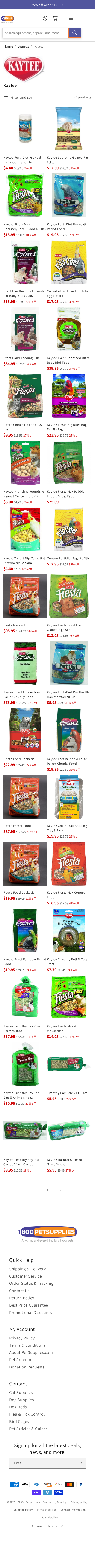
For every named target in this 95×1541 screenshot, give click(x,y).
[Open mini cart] (55, 18)
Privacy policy (79, 1502)
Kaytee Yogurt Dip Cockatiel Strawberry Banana (24, 560)
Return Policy (21, 1297)
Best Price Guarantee (28, 1305)
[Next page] (60, 1190)
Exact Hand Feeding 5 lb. (21, 358)
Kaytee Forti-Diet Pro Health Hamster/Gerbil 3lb (68, 694)
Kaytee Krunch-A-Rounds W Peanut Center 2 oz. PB (23, 493)
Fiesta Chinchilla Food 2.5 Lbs (22, 427)
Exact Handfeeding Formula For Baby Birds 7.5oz (24, 293)
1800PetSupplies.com (29, 1501)
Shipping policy (23, 1509)
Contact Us (19, 1290)
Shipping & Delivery (27, 1268)
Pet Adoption (21, 1359)
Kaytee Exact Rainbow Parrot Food (24, 961)
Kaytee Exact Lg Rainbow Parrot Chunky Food (21, 694)
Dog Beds (18, 1406)
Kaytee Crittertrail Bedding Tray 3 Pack (67, 828)
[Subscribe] (80, 1463)
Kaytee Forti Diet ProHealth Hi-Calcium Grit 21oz (24, 159)
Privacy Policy (22, 1338)
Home (8, 46)
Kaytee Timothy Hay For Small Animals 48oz (21, 1095)
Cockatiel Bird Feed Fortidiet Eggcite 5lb (68, 293)
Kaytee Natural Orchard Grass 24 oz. (64, 1162)
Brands (24, 46)
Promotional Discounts (30, 1312)
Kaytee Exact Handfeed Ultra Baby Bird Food (68, 360)
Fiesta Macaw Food (17, 625)
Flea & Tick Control (27, 1414)
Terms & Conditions (27, 1345)
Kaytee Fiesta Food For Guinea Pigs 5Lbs (64, 627)
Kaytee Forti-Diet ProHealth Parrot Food (67, 226)
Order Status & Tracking (31, 1283)
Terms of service (46, 1509)
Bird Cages (19, 1421)
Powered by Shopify (55, 1501)
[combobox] (41, 33)
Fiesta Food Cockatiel (19, 759)
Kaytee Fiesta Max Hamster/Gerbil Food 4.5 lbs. (25, 226)
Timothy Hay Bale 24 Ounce (67, 1093)
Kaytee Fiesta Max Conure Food (66, 894)
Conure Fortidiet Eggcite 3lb (68, 558)
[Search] (74, 33)
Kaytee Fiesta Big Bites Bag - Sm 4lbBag (68, 427)
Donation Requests (26, 1367)
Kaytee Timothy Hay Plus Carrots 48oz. (21, 1028)
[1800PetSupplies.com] (7, 19)
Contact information (73, 1509)
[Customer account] (45, 18)
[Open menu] (71, 18)
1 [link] (35, 1190)
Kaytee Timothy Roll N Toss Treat (67, 961)
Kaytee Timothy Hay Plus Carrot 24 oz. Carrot (21, 1162)
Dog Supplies (21, 1399)
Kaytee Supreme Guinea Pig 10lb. (67, 159)
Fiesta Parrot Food (17, 826)
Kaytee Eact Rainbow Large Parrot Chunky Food (67, 761)
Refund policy (50, 1517)
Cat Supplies (21, 1392)
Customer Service (25, 1276)
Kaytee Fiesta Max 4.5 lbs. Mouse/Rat (66, 1028)
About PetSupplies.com (31, 1352)
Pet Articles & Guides (28, 1428)
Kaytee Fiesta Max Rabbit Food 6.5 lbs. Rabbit (65, 493)
